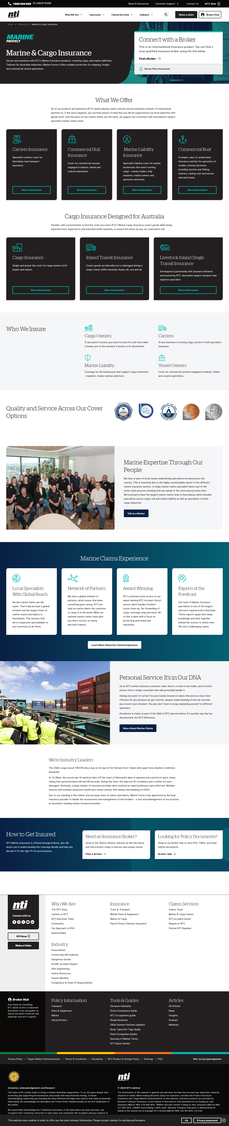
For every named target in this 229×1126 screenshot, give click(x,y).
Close (224, 1120)
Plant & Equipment (61, 1010)
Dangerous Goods (61, 959)
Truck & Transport (120, 909)
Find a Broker (147, 58)
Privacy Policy (15, 1059)
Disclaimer (97, 1059)
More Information (31, 190)
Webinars (174, 1024)
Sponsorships (58, 933)
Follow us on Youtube (28, 922)
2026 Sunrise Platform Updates (127, 1024)
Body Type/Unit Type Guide (125, 1029)
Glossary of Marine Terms (124, 1038)
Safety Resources (61, 973)
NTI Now (22, 936)
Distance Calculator (120, 1006)
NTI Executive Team (62, 919)
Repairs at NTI (177, 923)
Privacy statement (207, 1120)
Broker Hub (212, 14)
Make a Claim (23, 945)
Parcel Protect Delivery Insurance (128, 923)
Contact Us (193, 3)
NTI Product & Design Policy (124, 1059)
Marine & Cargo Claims (181, 914)
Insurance (95, 14)
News (172, 1010)
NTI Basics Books (120, 1043)
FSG (160, 1059)
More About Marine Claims (138, 728)
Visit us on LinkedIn (32, 922)
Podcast (173, 1020)
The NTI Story (59, 909)
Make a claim (186, 14)
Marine (55, 1015)
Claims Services (120, 14)
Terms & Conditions (76, 1059)
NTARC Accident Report (64, 964)
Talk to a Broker (136, 513)
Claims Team (176, 909)
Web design (207, 1059)
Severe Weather (60, 978)
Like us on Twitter (23, 922)
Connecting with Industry (64, 954)
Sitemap (149, 1059)
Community (57, 923)
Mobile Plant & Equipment (124, 914)
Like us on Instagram (19, 922)
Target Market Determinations (44, 1059)
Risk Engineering (60, 968)
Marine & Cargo (118, 919)
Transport (56, 1006)
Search (166, 15)
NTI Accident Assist (180, 919)
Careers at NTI (59, 914)
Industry (144, 14)
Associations (58, 950)
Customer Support (165, 3)
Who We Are (72, 14)
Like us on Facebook (14, 922)
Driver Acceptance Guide (123, 1010)
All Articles (175, 1006)
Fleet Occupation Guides (123, 1034)
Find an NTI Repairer (180, 928)
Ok (186, 1120)
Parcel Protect (59, 1020)
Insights (173, 1015)
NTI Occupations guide (123, 1015)
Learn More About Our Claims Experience (114, 645)
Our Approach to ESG (62, 928)
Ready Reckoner (119, 1020)
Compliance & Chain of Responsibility (71, 982)
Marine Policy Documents (157, 69)
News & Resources (138, 3)
